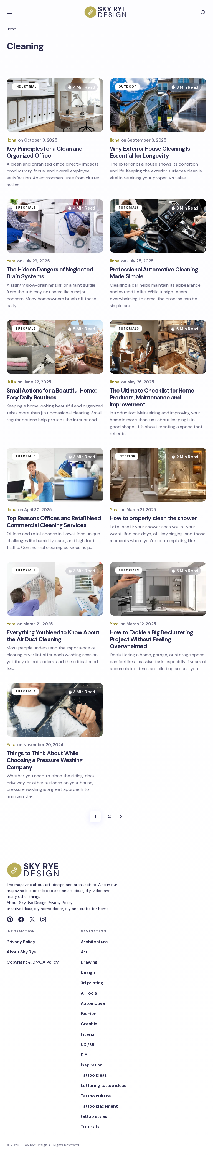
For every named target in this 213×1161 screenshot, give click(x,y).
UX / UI (87, 1044)
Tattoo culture (96, 1096)
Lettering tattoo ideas (103, 1085)
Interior (126, 456)
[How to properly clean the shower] (158, 475)
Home (11, 29)
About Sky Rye (21, 952)
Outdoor (127, 86)
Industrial (26, 86)
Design (88, 972)
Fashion (89, 1013)
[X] (32, 919)
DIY (84, 1055)
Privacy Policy (60, 902)
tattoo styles (94, 1116)
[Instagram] (43, 919)
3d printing (92, 983)
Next (121, 816)
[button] (10, 12)
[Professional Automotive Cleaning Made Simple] (158, 226)
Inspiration (92, 1065)
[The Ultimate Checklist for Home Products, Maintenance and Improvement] (158, 347)
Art (84, 952)
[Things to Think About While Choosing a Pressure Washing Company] (55, 710)
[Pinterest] (10, 919)
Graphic (89, 1024)
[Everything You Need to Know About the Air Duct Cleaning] (55, 589)
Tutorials (25, 208)
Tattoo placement (99, 1106)
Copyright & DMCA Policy (33, 962)
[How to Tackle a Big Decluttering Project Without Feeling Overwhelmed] (158, 589)
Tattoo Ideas (94, 1075)
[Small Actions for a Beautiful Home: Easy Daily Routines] (55, 347)
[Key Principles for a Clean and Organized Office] (55, 105)
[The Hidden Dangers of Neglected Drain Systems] (55, 226)
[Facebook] (21, 919)
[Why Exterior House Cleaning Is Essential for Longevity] (158, 105)
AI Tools (89, 993)
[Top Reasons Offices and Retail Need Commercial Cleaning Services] (55, 475)
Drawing (89, 962)
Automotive (93, 1003)
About (12, 902)
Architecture (94, 942)
